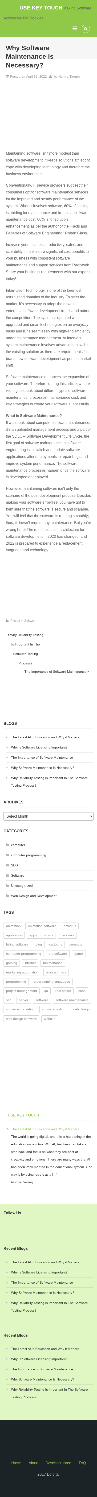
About (33, 1463)
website (49, 1019)
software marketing (20, 1009)
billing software (17, 944)
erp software (57, 953)
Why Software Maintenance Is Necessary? (42, 768)
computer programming (28, 855)
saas (81, 991)
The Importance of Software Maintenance (55, 671)
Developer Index (58, 1463)
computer (18, 845)
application (14, 935)
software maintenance (72, 1000)
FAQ (82, 1463)
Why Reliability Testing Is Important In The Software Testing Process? (26, 636)
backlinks (67, 935)
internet (30, 963)
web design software (21, 1019)
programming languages (51, 981)
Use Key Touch (41, 8)
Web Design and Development (34, 896)
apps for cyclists (41, 935)
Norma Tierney (69, 76)
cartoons (55, 944)
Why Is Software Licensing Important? (39, 747)
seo (9, 1000)
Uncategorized (22, 885)
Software (30, 621)
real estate (63, 991)
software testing (53, 1009)
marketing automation (22, 972)
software (42, 1000)
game (78, 953)
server (23, 1000)
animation (13, 926)
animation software (42, 926)
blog (39, 944)
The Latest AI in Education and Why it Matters (45, 737)
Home (16, 1463)
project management (21, 991)
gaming (11, 963)
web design (81, 1009)
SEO (14, 865)
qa (46, 991)
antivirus (70, 926)
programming (16, 981)
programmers (56, 972)
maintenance (52, 963)
